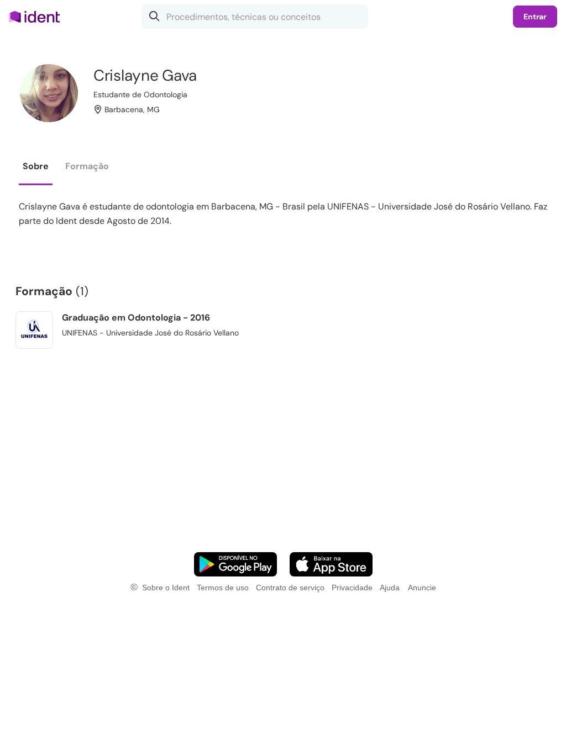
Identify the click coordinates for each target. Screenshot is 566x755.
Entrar (535, 17)
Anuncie (422, 587)
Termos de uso (223, 587)
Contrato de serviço (290, 587)
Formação (87, 166)
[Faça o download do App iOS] (331, 564)
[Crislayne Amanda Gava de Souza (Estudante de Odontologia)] (49, 93)
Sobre (36, 166)
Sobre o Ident (166, 587)
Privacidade (352, 587)
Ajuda (390, 587)
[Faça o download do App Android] (235, 564)
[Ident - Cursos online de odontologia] (38, 16)
